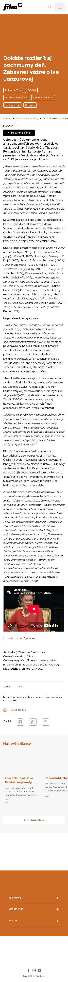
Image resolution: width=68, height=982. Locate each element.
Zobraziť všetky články (34, 820)
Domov (7, 118)
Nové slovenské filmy (27, 118)
